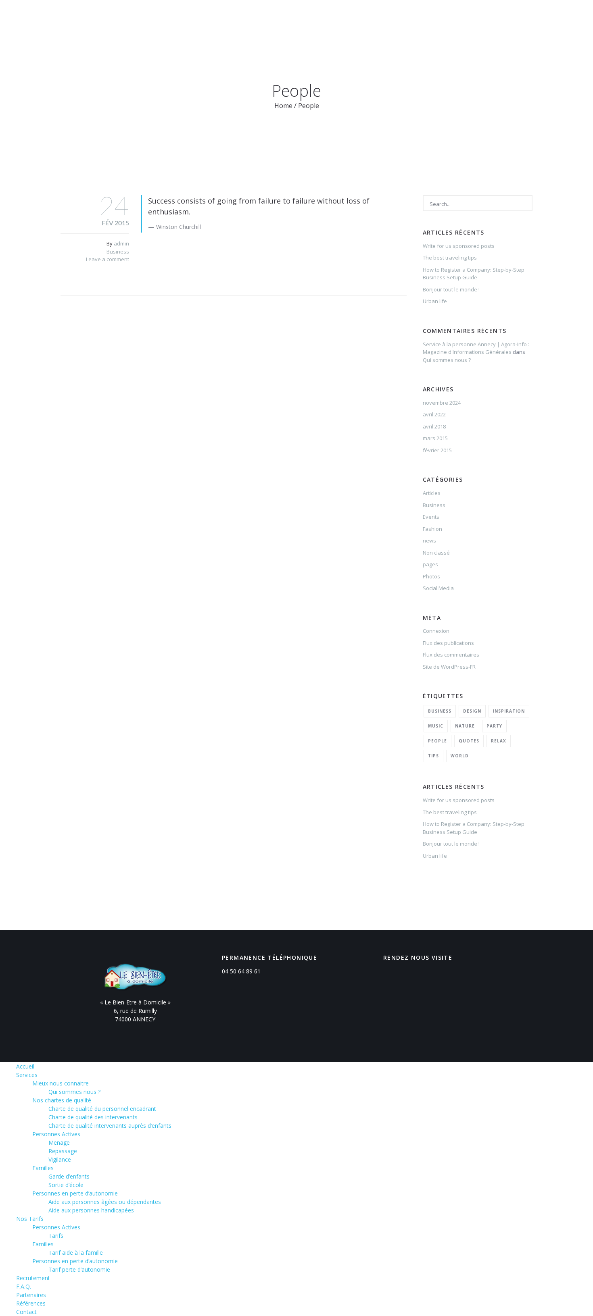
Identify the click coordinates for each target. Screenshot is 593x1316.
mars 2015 (435, 438)
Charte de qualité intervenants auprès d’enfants (109, 1125)
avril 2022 (434, 414)
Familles (43, 1168)
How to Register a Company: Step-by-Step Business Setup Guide (473, 273)
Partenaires (401, 17)
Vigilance (59, 1159)
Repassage (62, 1151)
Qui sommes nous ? (447, 360)
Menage (59, 1142)
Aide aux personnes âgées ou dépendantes (104, 1202)
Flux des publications (448, 643)
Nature (465, 726)
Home (283, 105)
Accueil (180, 17)
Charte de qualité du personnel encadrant (102, 1108)
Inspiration (509, 711)
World (460, 756)
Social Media (438, 588)
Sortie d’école (66, 1185)
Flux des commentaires (451, 654)
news (429, 540)
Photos (431, 576)
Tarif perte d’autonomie (79, 1269)
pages (430, 564)
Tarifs (55, 1235)
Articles (432, 493)
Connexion (436, 630)
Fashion (432, 528)
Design (472, 711)
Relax (498, 741)
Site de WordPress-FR (449, 666)
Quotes (469, 741)
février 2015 (437, 450)
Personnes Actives (56, 1134)
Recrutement (315, 17)
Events (431, 516)
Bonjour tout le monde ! (451, 289)
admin (121, 243)
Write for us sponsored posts (459, 245)
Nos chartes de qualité (61, 1100)
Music (435, 726)
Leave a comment (107, 259)
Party (494, 726)
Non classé (436, 552)
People (437, 741)
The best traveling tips (450, 257)
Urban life (435, 301)
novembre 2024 (442, 402)
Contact (497, 17)
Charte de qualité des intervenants (93, 1117)
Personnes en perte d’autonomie (75, 1193)
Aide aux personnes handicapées (91, 1210)
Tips (433, 756)
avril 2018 (434, 426)
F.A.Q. (359, 17)
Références (452, 17)
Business (117, 251)
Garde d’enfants (69, 1176)
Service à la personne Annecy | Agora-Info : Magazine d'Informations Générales (476, 348)
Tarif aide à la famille (75, 1252)
